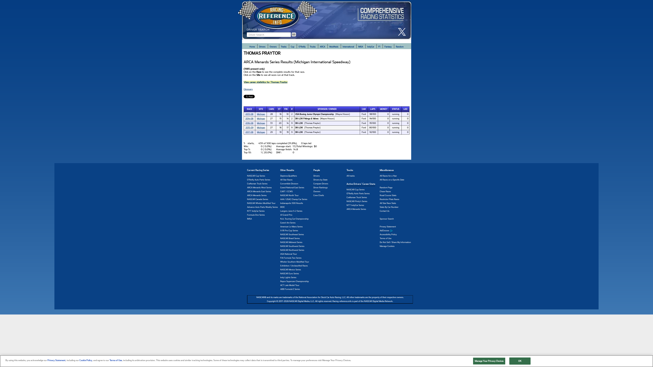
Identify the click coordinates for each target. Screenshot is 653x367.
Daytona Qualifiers (288, 176)
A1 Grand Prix (286, 215)
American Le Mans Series (291, 226)
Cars (271, 109)
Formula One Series (256, 215)
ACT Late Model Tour (289, 285)
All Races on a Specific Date (392, 180)
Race (249, 109)
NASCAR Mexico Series (290, 269)
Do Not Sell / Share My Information (395, 242)
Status (395, 109)
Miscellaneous (387, 170)
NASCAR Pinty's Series (357, 201)
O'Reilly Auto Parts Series (258, 180)
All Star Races (286, 180)
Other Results (287, 170)
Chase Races (385, 191)
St (279, 109)
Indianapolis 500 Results (291, 203)
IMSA (360, 47)
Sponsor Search (387, 219)
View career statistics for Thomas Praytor (266, 82)
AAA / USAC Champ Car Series (293, 199)
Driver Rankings (320, 187)
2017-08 (249, 132)
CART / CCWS (286, 191)
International (348, 47)
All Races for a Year (388, 176)
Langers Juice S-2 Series (291, 211)
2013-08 (249, 114)
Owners (273, 47)
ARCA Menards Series (257, 195)
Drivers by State (320, 180)
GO (293, 34)
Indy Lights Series (288, 277)
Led (405, 109)
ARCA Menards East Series (259, 191)
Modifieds (333, 47)
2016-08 (249, 123)
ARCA (322, 47)
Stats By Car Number (389, 207)
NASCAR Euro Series (289, 273)
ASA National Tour (288, 254)
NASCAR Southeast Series (292, 234)
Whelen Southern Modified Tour (294, 262)
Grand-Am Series (288, 223)
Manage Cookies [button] (387, 246)
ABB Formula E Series (290, 289)
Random (400, 47)
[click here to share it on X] (403, 32)
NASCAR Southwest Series (292, 246)
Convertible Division (289, 183)
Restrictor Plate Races (389, 199)
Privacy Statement (388, 226)
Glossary (248, 89)
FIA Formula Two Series (291, 258)
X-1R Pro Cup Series (289, 230)
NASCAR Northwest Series (292, 250)
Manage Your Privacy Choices (489, 361)
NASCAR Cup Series (256, 176)
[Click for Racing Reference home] (326, 20)
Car (364, 109)
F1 (379, 47)
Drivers (262, 47)
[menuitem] (396, 231)
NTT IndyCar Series (256, 211)
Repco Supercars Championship (294, 281)
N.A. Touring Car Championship (294, 219)
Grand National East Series (292, 187)
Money (383, 109)
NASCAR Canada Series (257, 199)
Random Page (386, 187)
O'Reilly (302, 47)
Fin (286, 109)
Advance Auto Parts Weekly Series (262, 207)
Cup (292, 47)
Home (252, 47)
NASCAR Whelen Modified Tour (261, 203)
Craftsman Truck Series (257, 183)
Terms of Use (385, 238)
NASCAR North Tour (289, 195)
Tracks (284, 47)
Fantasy (388, 47)
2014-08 (249, 118)
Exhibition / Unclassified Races (294, 266)
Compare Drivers (320, 183)
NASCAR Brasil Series (290, 238)
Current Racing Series (258, 170)
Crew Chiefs (318, 195)
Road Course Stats (388, 195)
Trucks (313, 47)
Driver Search (258, 29)
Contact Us (384, 211)
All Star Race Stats (388, 203)
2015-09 (249, 127)
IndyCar (370, 47)
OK (519, 361)
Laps (372, 109)
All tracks (351, 176)
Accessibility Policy (388, 234)
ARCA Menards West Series (259, 187)
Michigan (261, 114)
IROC (282, 207)
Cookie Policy (85, 360)
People (316, 170)
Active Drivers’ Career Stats (361, 184)
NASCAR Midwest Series (291, 242)
